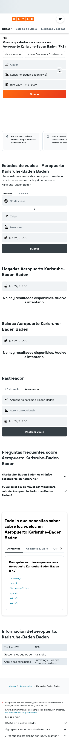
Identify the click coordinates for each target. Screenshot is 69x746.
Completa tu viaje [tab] (37, 548)
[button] (6, 19)
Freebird (14, 583)
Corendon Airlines (19, 588)
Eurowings (15, 578)
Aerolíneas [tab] (14, 548)
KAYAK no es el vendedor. (21, 723)
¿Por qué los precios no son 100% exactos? (32, 735)
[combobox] (37, 216)
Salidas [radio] (23, 193)
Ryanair (14, 593)
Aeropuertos (26, 686)
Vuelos (12, 686)
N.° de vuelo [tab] (12, 389)
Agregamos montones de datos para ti (28, 729)
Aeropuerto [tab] (32, 389)
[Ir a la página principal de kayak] (23, 19)
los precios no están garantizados (21, 712)
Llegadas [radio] (7, 193)
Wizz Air (14, 598)
